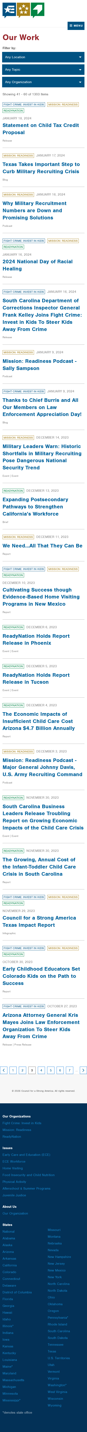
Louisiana (10, 1360)
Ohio (51, 1297)
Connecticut (11, 1279)
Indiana (8, 1333)
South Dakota (58, 1338)
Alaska (7, 1245)
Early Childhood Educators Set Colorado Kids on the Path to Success (41, 975)
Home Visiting (13, 1168)
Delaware (9, 1285)
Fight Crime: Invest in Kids (24, 104)
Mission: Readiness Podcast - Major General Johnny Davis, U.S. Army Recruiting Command (42, 767)
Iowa (6, 1339)
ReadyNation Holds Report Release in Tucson (36, 678)
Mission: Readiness (63, 104)
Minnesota (10, 1393)
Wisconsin (55, 1399)
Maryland (9, 1373)
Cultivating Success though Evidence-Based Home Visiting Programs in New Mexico (41, 596)
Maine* (8, 1366)
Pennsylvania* (58, 1318)
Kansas (8, 1346)
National (9, 1231)
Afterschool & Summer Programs (26, 1188)
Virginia (53, 1378)
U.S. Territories (59, 1358)
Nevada (53, 1250)
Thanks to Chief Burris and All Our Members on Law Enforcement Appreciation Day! (42, 407)
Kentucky (9, 1353)
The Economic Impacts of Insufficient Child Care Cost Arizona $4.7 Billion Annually (39, 721)
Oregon (53, 1311)
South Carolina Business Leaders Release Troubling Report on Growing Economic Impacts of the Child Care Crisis (43, 817)
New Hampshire (59, 1257)
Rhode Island (57, 1324)
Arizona (8, 1252)
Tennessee (55, 1345)
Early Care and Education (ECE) (26, 1155)
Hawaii (7, 1312)
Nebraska (55, 1243)
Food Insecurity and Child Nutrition (29, 1175)
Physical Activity (14, 1182)
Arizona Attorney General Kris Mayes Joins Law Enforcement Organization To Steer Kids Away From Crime (41, 1026)
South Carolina (59, 1331)
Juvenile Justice (14, 1195)
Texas (52, 1351)
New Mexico (57, 1270)
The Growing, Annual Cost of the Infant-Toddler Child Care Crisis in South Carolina (39, 866)
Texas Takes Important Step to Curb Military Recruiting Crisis (41, 168)
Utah (51, 1365)
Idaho (7, 1319)
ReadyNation (13, 110)
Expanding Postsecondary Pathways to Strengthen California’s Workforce (35, 506)
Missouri (54, 1230)
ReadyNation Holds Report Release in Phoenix (36, 639)
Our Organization (15, 1213)
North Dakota (57, 1291)
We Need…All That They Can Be (43, 545)
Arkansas (9, 1258)
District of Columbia (17, 1292)
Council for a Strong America (24, 10)
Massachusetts (13, 1380)
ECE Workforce (14, 1161)
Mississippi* (11, 1400)
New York (55, 1277)
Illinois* (8, 1326)
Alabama (9, 1238)
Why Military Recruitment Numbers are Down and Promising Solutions (35, 210)
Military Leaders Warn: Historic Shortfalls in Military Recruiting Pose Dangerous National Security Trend (42, 457)
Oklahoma (55, 1304)
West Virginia (57, 1392)
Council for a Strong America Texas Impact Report (39, 921)
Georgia (8, 1306)
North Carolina (58, 1284)
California (10, 1265)
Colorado (9, 1272)
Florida (8, 1299)
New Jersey (56, 1264)
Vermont (54, 1372)
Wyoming (54, 1405)
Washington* (57, 1385)
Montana (54, 1237)
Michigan (9, 1387)
